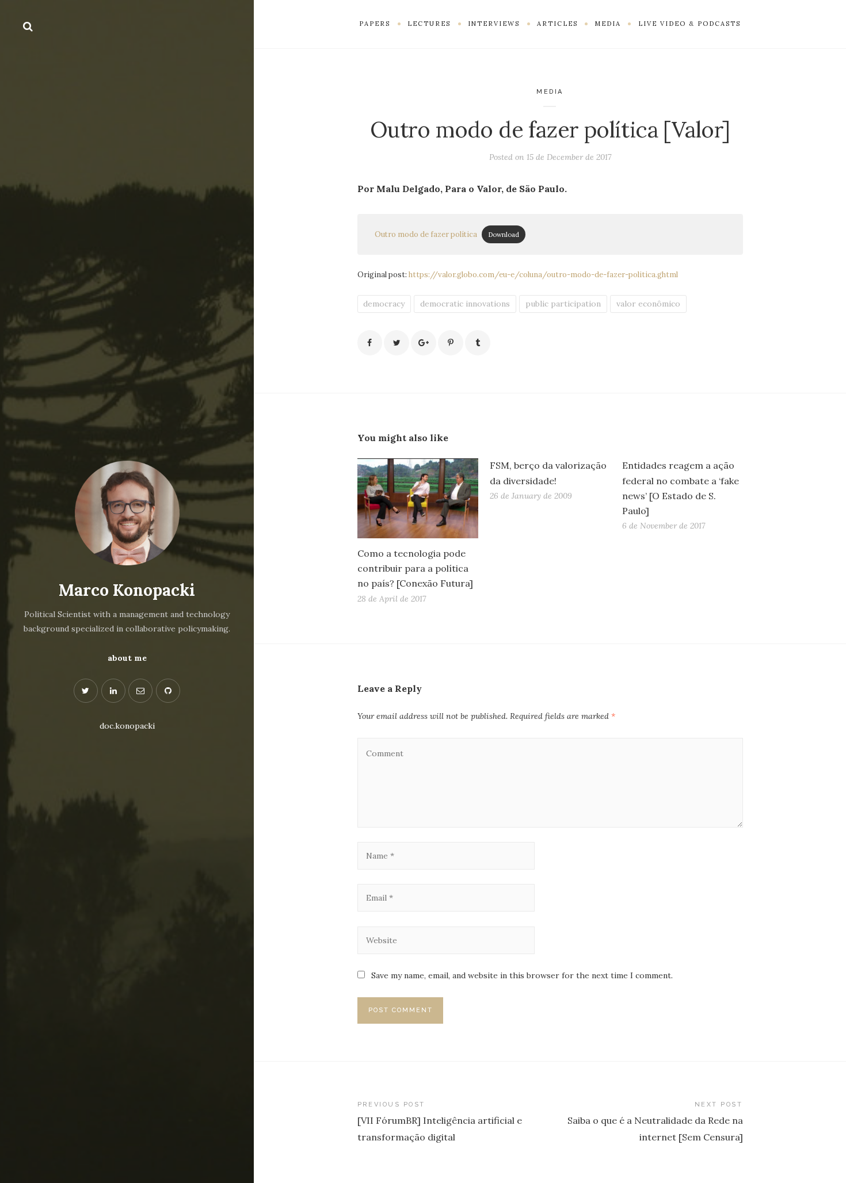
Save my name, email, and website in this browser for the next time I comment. (522, 975)
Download (503, 235)
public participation (563, 303)
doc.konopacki (127, 726)
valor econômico (648, 303)
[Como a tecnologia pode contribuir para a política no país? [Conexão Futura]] (417, 498)
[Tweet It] (396, 342)
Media (549, 91)
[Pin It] (450, 342)
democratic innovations (465, 303)
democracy (384, 303)
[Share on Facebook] (370, 342)
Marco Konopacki (127, 590)
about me (127, 658)
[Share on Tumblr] (477, 342)
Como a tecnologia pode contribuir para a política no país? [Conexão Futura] (415, 568)
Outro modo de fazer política (426, 234)
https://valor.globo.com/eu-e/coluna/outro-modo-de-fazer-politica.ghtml (543, 275)
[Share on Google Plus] (423, 342)
